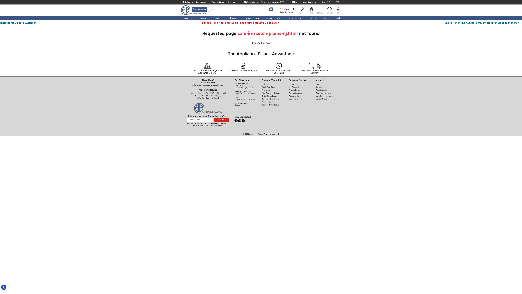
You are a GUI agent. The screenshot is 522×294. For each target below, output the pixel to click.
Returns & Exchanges (270, 99)
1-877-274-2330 (286, 9)
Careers (319, 87)
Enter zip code (201, 2)
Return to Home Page (261, 43)
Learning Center (295, 99)
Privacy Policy (294, 90)
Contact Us (325, 2)
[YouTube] (243, 120)
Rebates (231, 2)
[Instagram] (240, 120)
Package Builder (218, 2)
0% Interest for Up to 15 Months (482, 22)
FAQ (338, 2)
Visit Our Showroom (324, 96)
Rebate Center (322, 90)
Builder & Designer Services (327, 99)
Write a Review (268, 102)
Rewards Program (323, 93)
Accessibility (294, 96)
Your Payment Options (271, 93)
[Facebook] (236, 120)
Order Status (267, 84)
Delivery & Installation (270, 105)
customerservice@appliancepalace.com (208, 85)
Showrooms (199, 9)
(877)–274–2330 (208, 83)
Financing (266, 90)
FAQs (318, 84)
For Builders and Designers (305, 2)
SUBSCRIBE (221, 119)
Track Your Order (269, 87)
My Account (294, 87)
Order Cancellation (269, 96)
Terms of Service (295, 93)
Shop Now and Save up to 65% (243, 22)
